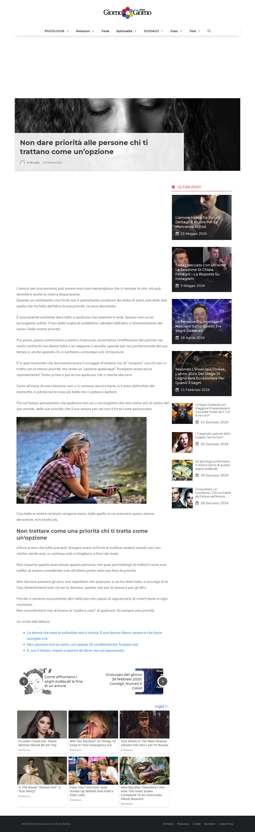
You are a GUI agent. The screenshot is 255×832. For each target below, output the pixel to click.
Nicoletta (35, 162)
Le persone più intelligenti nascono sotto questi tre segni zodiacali (199, 326)
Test (192, 31)
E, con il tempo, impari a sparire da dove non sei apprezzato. (76, 650)
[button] (209, 31)
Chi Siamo (168, 823)
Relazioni (83, 31)
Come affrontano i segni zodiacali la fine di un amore (63, 681)
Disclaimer (209, 823)
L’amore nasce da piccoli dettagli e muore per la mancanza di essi (197, 222)
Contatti (196, 823)
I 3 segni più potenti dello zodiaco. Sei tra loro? (213, 435)
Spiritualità (124, 31)
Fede (105, 31)
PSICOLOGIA (54, 31)
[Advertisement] (127, 67)
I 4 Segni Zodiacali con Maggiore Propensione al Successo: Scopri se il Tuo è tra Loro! (212, 410)
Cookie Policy (226, 823)
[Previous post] (23, 681)
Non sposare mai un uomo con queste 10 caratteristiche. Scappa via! (82, 644)
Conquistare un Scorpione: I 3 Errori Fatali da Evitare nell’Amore (213, 493)
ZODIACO (151, 31)
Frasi (174, 31)
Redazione (183, 823)
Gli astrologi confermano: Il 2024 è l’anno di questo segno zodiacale (212, 465)
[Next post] (162, 681)
